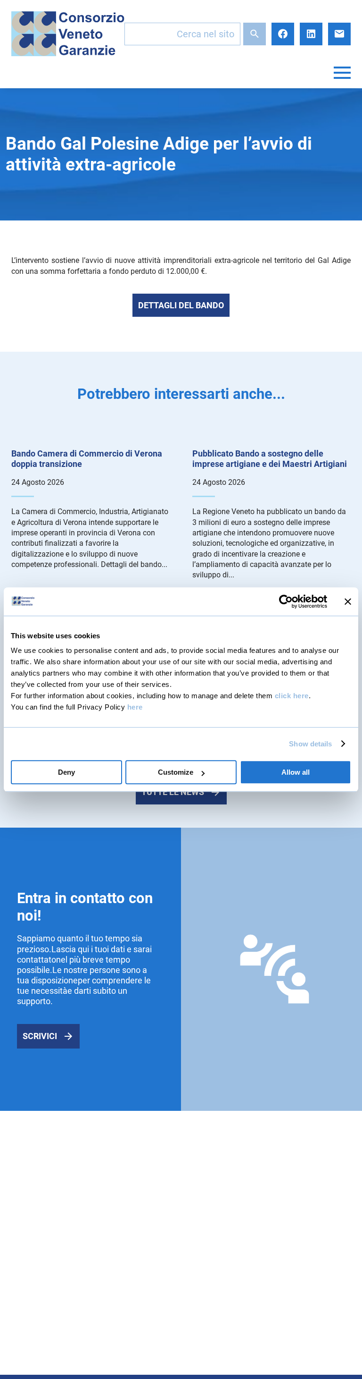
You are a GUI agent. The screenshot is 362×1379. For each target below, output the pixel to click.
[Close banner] (348, 601)
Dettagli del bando (181, 305)
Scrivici (40, 1036)
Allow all (295, 772)
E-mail (339, 34)
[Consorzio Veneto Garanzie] (67, 33)
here (135, 707)
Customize (175, 772)
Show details (310, 744)
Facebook (283, 34)
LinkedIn (311, 34)
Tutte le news (172, 792)
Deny (66, 772)
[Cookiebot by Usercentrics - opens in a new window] (286, 601)
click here (292, 696)
